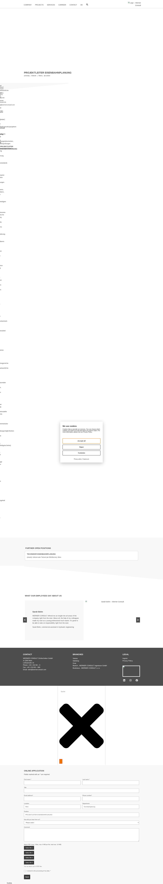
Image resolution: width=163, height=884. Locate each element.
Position (26, 811)
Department (86, 803)
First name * (27, 779)
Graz (74, 663)
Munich (75, 666)
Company (28, 5)
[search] (87, 4)
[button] (25, 619)
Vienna (75, 658)
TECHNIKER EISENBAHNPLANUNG (41, 554)
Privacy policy (78, 459)
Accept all (82, 441)
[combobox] (81, 692)
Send (27, 877)
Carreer (62, 5)
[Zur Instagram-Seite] (130, 680)
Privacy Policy (128, 661)
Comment (27, 827)
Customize (81, 453)
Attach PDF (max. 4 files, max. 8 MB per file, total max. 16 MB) (42, 844)
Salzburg (76, 661)
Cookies (9, 883)
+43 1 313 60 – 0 (34, 665)
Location (26, 803)
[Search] (60, 761)
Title (25, 787)
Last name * (86, 779)
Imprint (125, 658)
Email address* (28, 795)
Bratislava (76, 668)
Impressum (86, 459)
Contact (73, 5)
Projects (39, 5)
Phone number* (87, 795)
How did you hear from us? (32, 819)
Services (51, 5)
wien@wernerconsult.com (37, 670)
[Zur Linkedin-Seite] (124, 680)
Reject (81, 447)
